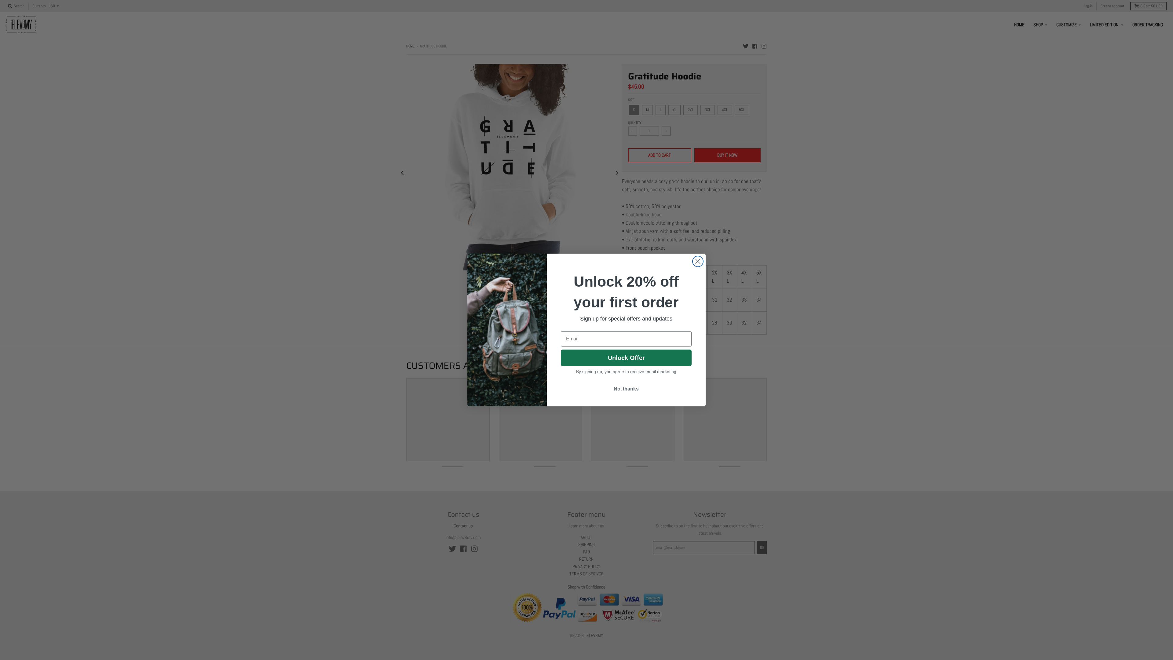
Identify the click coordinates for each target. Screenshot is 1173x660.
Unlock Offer (626, 357)
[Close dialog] (697, 261)
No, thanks (626, 388)
